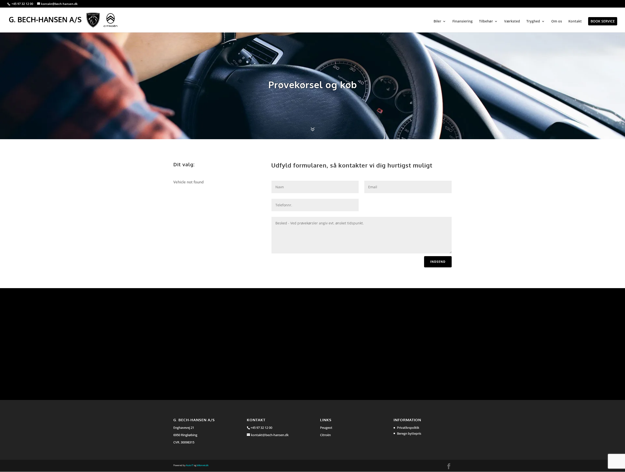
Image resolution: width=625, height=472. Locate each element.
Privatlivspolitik (408, 427)
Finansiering (462, 21)
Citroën (325, 435)
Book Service (603, 21)
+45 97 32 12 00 (22, 4)
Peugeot (326, 427)
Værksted (512, 21)
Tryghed (533, 21)
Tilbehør (486, 21)
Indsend (438, 262)
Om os (556, 21)
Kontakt (575, 21)
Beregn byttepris (409, 433)
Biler (437, 21)
